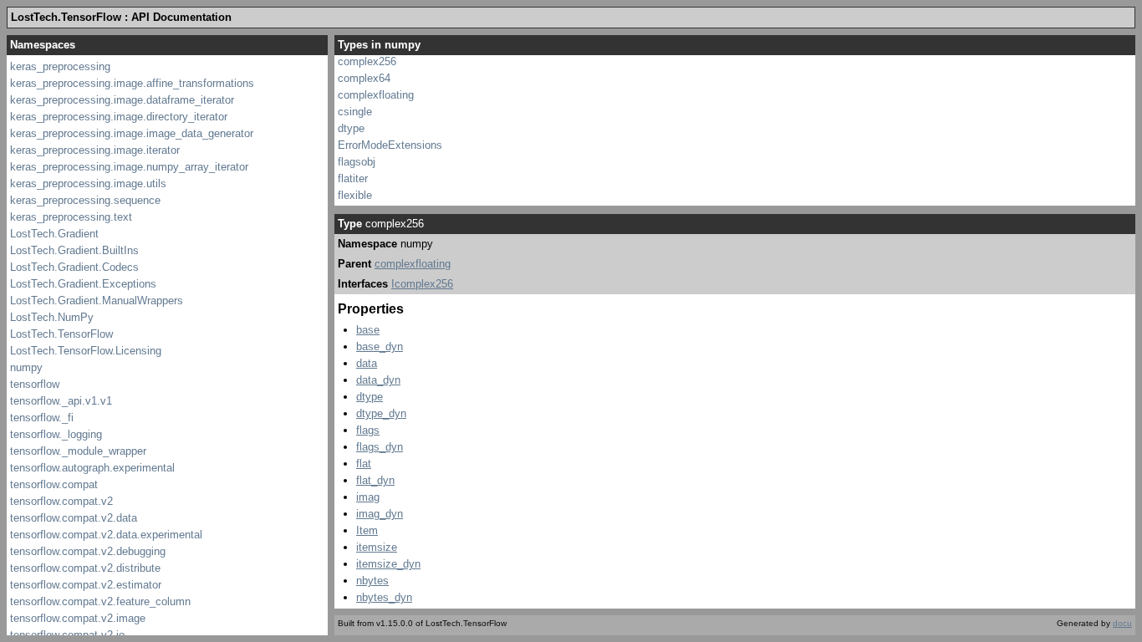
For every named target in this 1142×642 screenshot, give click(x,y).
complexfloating (376, 95)
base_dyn (379, 346)
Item (367, 530)
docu (1122, 623)
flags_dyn (379, 447)
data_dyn (378, 380)
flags (368, 430)
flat (363, 463)
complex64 (364, 78)
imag (368, 497)
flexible (355, 195)
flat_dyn (375, 480)
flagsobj (356, 161)
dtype (351, 128)
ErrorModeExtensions (390, 145)
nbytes (372, 580)
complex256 (367, 61)
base (368, 330)
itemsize (376, 547)
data (366, 363)
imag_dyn (379, 513)
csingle (355, 111)
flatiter (353, 178)
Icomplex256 (422, 284)
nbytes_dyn (384, 597)
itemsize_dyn (388, 564)
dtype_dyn (381, 413)
